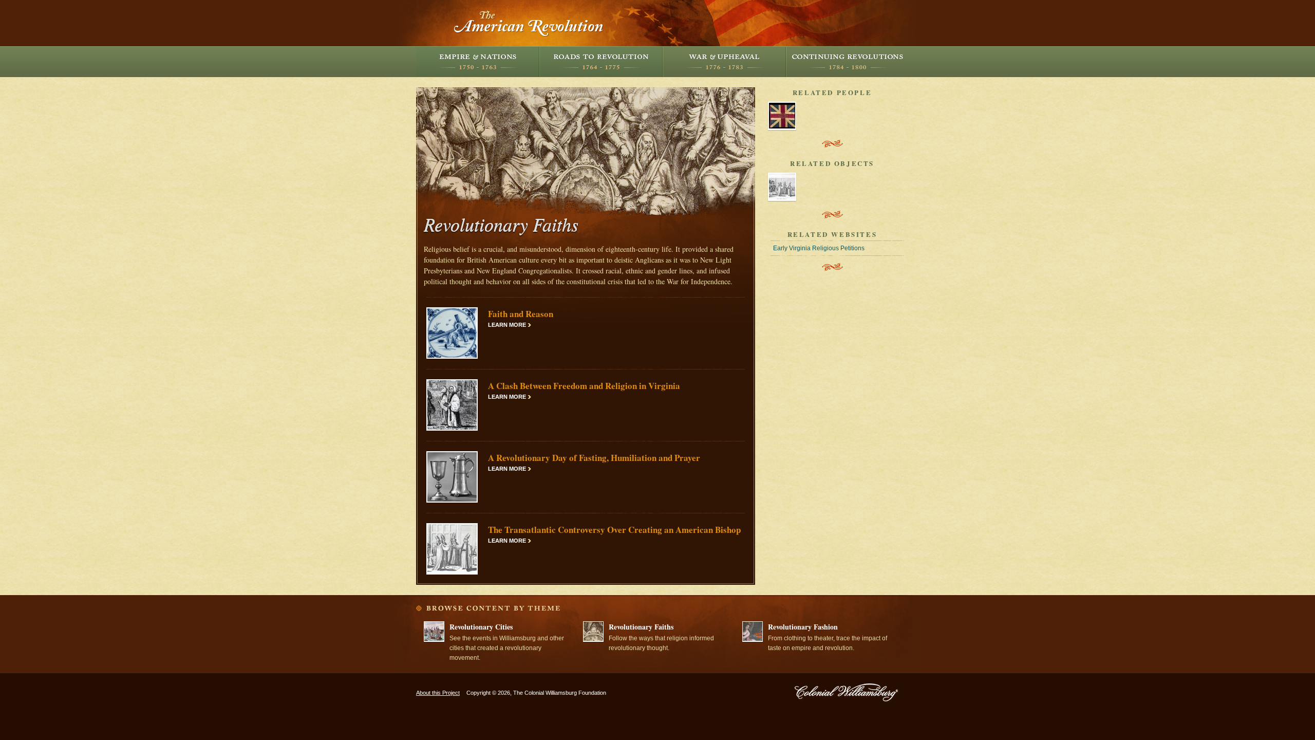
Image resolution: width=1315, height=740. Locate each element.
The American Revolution (529, 23)
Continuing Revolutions (847, 61)
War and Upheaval (724, 61)
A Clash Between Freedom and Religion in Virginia (584, 385)
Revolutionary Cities (481, 626)
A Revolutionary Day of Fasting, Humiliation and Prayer (594, 457)
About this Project (438, 693)
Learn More (507, 325)
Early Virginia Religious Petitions (819, 248)
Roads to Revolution (601, 61)
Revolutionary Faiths (641, 626)
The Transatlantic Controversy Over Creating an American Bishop (614, 529)
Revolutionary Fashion (803, 626)
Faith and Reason (520, 313)
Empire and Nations (477, 61)
